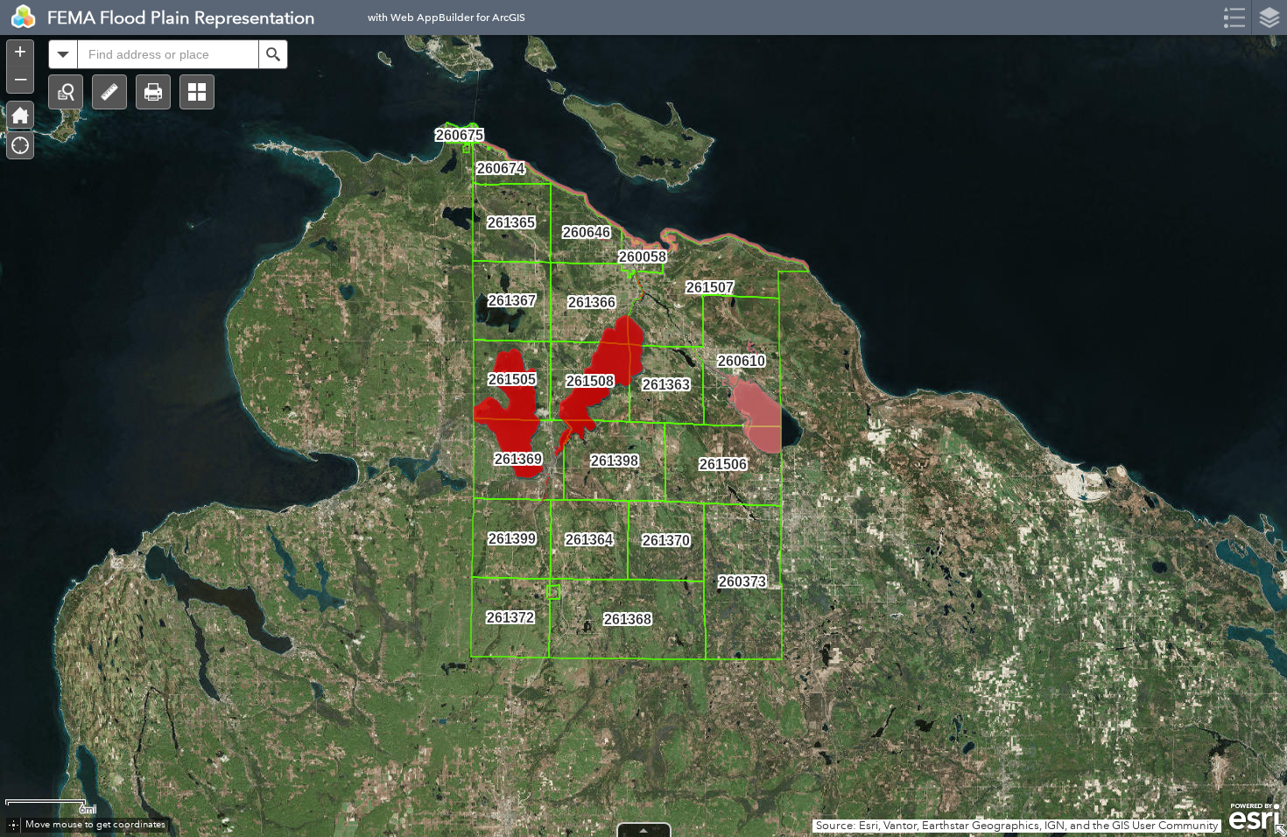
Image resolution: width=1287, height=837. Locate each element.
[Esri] (1254, 817)
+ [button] (20, 51)
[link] (18, 17)
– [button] (20, 78)
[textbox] (168, 54)
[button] (65, 91)
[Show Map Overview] (1280, 830)
